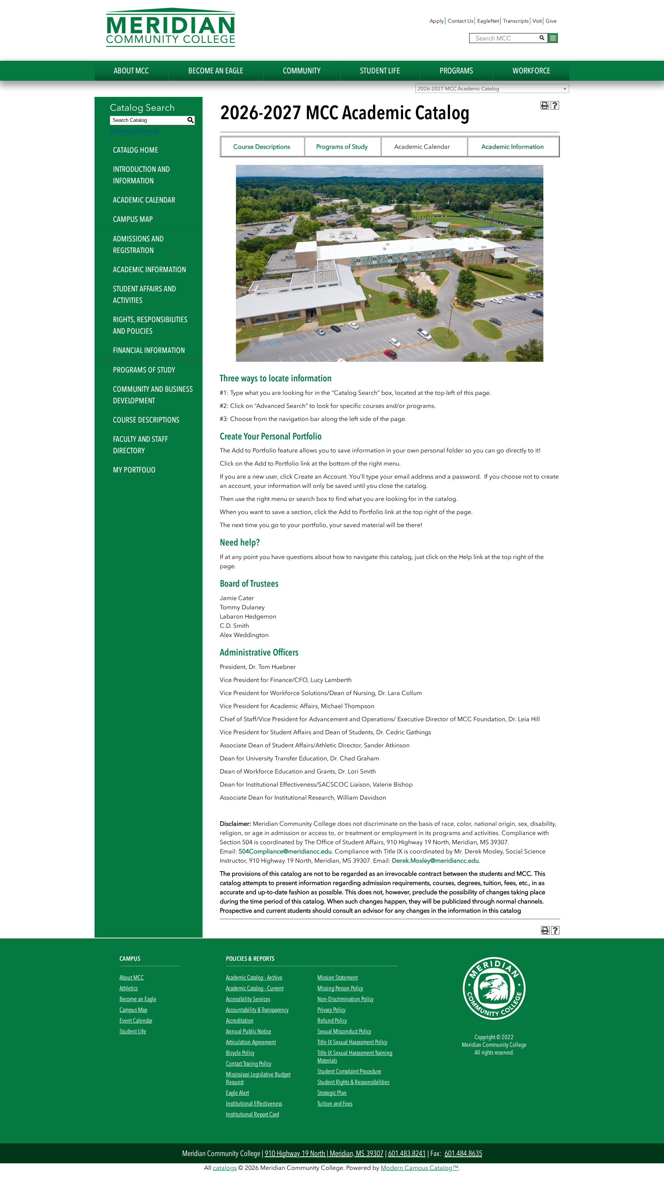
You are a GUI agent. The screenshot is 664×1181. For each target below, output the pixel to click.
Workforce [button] (531, 70)
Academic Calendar (144, 200)
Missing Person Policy (340, 988)
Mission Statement (337, 977)
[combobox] (492, 88)
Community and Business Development (153, 394)
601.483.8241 (407, 1153)
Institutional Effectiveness (254, 1103)
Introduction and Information (141, 175)
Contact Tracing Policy (248, 1063)
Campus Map (133, 219)
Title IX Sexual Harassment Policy (352, 1042)
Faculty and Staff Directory (140, 444)
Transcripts (516, 21)
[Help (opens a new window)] (555, 105)
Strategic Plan (332, 1092)
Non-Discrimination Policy (345, 999)
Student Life (133, 1031)
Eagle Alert (237, 1092)
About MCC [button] (131, 70)
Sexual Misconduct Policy (344, 1031)
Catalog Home (135, 150)
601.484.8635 (463, 1153)
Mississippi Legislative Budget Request (258, 1078)
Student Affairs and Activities (144, 294)
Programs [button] (456, 70)
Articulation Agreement (251, 1042)
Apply (437, 21)
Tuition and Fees (334, 1103)
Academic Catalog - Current (255, 988)
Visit (537, 21)
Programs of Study (144, 369)
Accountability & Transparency (257, 1009)
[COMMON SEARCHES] (553, 38)
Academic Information (149, 269)
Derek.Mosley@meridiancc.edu (435, 860)
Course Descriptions (146, 419)
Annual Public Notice (248, 1031)
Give (551, 21)
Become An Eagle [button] (215, 70)
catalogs (225, 1167)
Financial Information (149, 350)
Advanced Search (134, 131)
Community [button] (301, 70)
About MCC (132, 977)
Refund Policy (332, 1020)
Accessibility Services (248, 999)
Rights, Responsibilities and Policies (150, 325)
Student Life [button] (380, 70)
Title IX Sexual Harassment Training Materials (354, 1056)
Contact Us (460, 21)
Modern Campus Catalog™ (419, 1167)
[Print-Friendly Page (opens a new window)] (545, 105)
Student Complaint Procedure (349, 1071)
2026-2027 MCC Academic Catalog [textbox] (458, 88)
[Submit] (542, 38)
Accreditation (240, 1020)
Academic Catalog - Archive (254, 977)
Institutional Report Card (252, 1114)
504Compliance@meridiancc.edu (285, 851)
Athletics (129, 988)
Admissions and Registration (138, 244)
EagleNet (488, 21)
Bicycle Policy (240, 1052)
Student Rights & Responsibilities (353, 1082)
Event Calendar (136, 1020)
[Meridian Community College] (170, 27)
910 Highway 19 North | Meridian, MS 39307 (324, 1153)
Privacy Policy (331, 1009)
